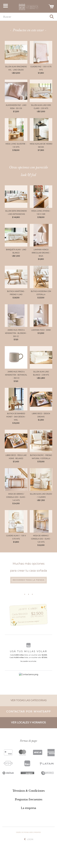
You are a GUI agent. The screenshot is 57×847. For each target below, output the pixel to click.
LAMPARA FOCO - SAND (41, 330)
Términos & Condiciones (29, 790)
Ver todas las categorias (29, 700)
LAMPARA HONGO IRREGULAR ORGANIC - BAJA (41, 253)
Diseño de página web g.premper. (28, 832)
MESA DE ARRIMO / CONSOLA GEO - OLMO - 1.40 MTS (16, 497)
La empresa (28, 808)
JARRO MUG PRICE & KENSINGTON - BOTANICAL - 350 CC (16, 375)
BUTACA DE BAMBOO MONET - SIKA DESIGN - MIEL (16, 417)
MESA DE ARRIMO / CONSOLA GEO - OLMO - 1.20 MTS (41, 539)
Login (30, 839)
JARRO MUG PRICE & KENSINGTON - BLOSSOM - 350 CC (16, 333)
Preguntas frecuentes (28, 799)
